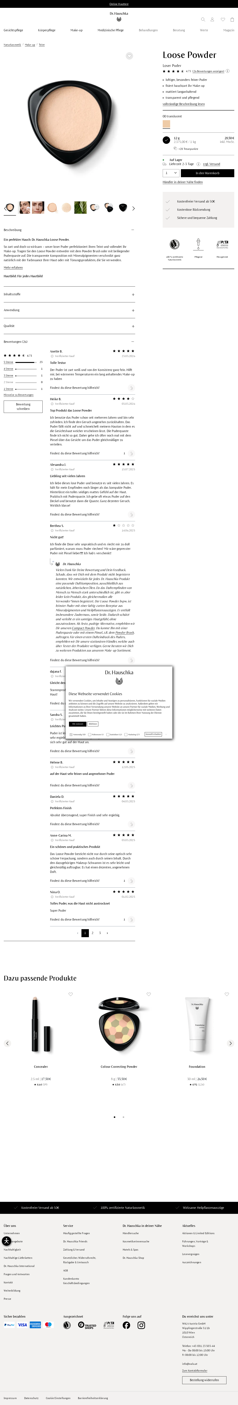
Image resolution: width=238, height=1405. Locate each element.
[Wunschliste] (223, 20)
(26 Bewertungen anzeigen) (208, 71)
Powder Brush (124, 632)
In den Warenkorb (207, 173)
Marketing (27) (134, 735)
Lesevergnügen (191, 1254)
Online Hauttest (119, 4)
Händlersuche (131, 1233)
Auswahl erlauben (153, 734)
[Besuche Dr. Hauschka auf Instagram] (141, 1325)
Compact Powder (83, 628)
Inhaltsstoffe (12, 294)
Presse (7, 1298)
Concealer (41, 1067)
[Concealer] (41, 1024)
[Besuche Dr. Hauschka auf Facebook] (126, 1325)
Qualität (9, 326)
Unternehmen (12, 1233)
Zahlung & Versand (74, 1249)
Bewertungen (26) (15, 342)
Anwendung (11, 310)
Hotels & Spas (131, 1249)
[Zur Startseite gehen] (119, 16)
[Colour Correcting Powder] (119, 1024)
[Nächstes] (127, 124)
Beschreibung (12, 230)
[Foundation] (197, 1024)
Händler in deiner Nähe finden (183, 182)
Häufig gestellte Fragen (76, 1233)
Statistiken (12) (116, 735)
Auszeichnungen (191, 1262)
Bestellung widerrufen (204, 1380)
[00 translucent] (166, 124)
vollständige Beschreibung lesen (184, 104)
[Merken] (129, 56)
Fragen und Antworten (17, 1274)
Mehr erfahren (13, 267)
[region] (69, 133)
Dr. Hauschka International (19, 1266)
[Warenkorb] (231, 20)
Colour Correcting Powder (119, 1067)
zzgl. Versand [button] (211, 164)
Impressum (10, 1398)
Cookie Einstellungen (58, 1398)
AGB (65, 1270)
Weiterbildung (12, 1290)
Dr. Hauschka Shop (133, 1258)
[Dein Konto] (213, 20)
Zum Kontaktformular (194, 1370)
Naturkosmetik (135, 1208)
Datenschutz (31, 1398)
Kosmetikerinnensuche (136, 1241)
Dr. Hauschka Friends (75, 1241)
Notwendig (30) (79, 735)
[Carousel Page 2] (123, 1117)
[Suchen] (203, 20)
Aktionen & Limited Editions (198, 1233)
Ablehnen (93, 724)
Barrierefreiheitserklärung (93, 1398)
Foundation (197, 1067)
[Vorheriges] (11, 124)
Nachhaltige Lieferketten (18, 1258)
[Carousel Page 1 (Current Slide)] (114, 1117)
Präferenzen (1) (98, 735)
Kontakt (8, 1282)
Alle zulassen (77, 724)
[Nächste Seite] (107, 933)
